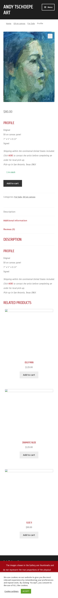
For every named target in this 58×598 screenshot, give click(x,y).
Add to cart (13, 183)
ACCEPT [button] (26, 591)
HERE (10, 155)
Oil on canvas (19, 23)
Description (9, 211)
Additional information (15, 220)
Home (8, 23)
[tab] (29, 211)
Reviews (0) (9, 229)
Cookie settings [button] (11, 591)
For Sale (31, 23)
